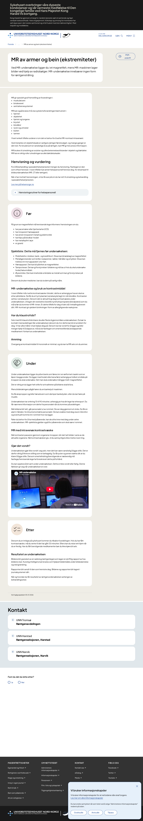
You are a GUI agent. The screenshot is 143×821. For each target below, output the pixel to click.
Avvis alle (95, 812)
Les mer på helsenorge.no (22, 184)
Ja (12, 682)
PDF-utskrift (128, 56)
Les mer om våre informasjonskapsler (87, 798)
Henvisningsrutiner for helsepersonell (37, 192)
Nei (22, 682)
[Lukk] (137, 786)
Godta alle (78, 812)
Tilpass (111, 812)
